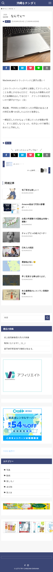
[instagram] (28, 565)
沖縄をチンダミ (26, 3)
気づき (8, 21)
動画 (8, 476)
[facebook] (25, 565)
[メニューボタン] (50, 3)
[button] (6, 68)
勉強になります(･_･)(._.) (14, 343)
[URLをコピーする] (46, 68)
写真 (8, 470)
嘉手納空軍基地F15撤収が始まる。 (19, 349)
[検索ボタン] (3, 3)
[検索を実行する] (47, 317)
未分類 (9, 487)
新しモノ (10, 481)
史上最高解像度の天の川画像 (16, 337)
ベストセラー (9, 451)
